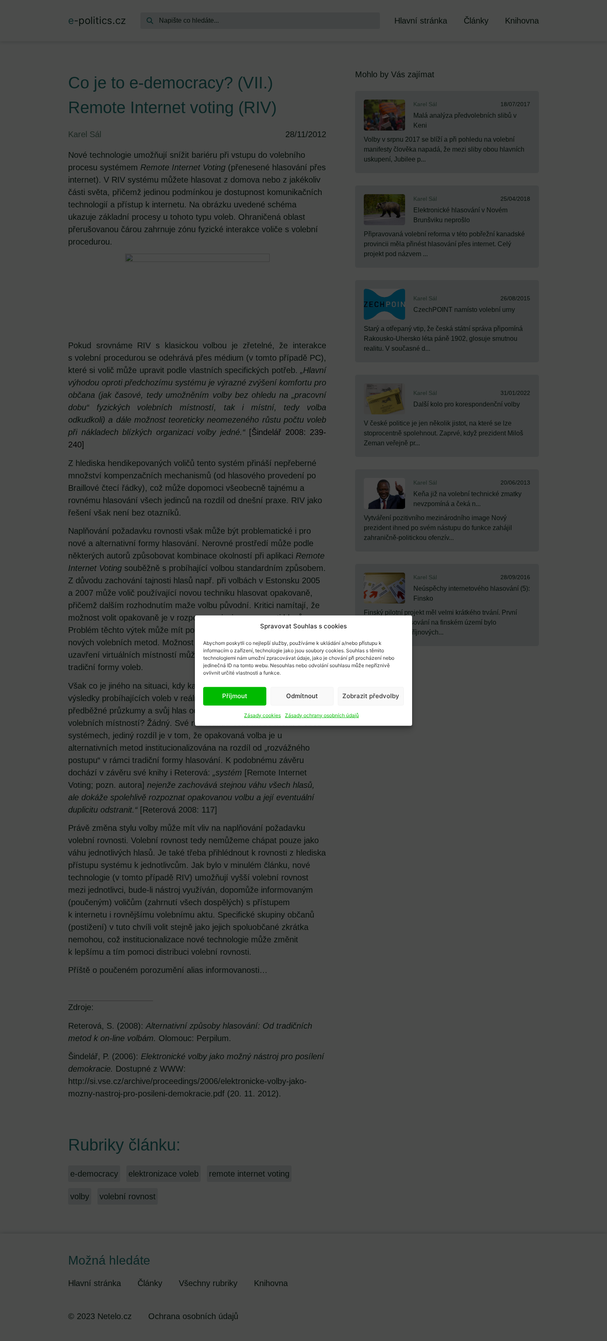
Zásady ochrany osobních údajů (322, 715)
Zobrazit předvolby (370, 696)
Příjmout (234, 696)
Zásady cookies (262, 715)
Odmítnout (302, 696)
